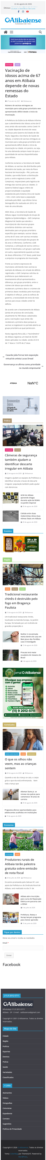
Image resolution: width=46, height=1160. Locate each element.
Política (6, 1046)
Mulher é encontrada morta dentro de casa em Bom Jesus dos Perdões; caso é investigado (31, 638)
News (7, 589)
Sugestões (7, 1124)
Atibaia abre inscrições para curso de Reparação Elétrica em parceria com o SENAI (31, 900)
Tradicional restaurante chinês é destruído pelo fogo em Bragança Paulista (21, 600)
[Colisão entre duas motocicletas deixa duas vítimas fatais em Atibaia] (11, 518)
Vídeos (5, 1098)
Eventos (6, 1057)
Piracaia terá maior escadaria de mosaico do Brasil (31, 655)
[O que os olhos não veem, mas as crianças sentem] (23, 739)
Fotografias (7, 1103)
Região (22, 589)
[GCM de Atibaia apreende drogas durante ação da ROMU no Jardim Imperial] (11, 500)
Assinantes (7, 1093)
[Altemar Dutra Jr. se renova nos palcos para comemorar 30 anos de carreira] (11, 797)
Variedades (31, 754)
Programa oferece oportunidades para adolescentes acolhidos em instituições (21, 811)
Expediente (7, 1113)
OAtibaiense (27, 101)
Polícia (17, 450)
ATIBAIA (23, 383)
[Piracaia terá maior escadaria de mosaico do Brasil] (11, 657)
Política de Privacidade (12, 1129)
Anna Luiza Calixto (12, 754)
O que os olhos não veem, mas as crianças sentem (20, 763)
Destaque (9, 65)
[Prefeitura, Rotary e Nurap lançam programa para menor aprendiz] (11, 919)
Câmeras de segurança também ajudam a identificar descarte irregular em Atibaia (21, 461)
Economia (9, 854)
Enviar (9, 955)
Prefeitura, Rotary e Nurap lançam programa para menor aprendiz (31, 917)
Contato (6, 1118)
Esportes (6, 1051)
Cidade (5, 1036)
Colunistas (7, 1108)
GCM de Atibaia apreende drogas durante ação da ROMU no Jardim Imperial (30, 499)
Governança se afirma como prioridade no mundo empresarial (22, 366)
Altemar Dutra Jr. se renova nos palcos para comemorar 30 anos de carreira (30, 795)
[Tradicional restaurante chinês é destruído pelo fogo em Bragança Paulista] (23, 574)
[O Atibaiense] (6, 32)
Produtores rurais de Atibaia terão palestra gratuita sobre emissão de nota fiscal (21, 866)
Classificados (8, 1077)
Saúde (17, 65)
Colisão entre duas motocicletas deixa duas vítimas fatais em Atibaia (31, 516)
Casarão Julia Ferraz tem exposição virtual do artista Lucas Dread (22, 357)
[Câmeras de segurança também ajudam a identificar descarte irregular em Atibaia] (23, 435)
